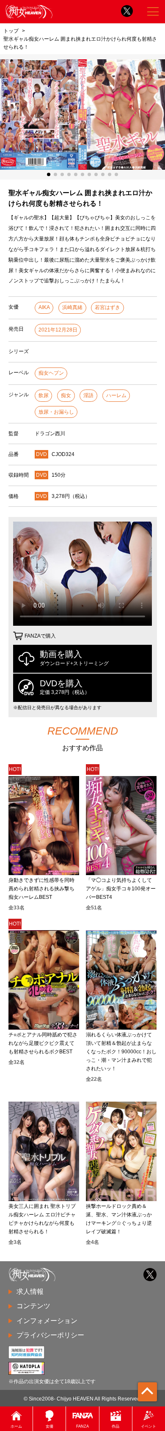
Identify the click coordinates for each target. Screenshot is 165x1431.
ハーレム (116, 395)
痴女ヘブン (51, 373)
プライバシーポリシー (50, 1335)
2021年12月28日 (57, 330)
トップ (11, 30)
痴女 (66, 395)
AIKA (44, 307)
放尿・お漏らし (56, 412)
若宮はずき (107, 307)
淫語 (88, 395)
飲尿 (43, 395)
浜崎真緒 (72, 307)
